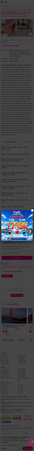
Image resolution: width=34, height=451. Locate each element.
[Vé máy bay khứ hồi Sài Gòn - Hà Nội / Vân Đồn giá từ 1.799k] (17, 225)
